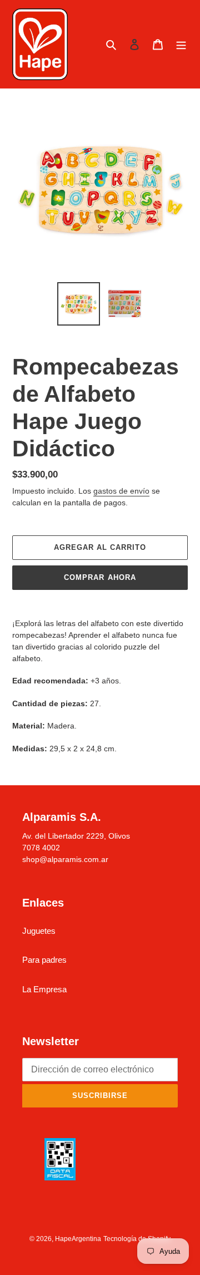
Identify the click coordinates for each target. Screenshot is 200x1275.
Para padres (44, 959)
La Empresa (44, 989)
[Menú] (181, 44)
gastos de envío (121, 490)
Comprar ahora (100, 577)
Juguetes (39, 931)
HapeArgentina (78, 1239)
